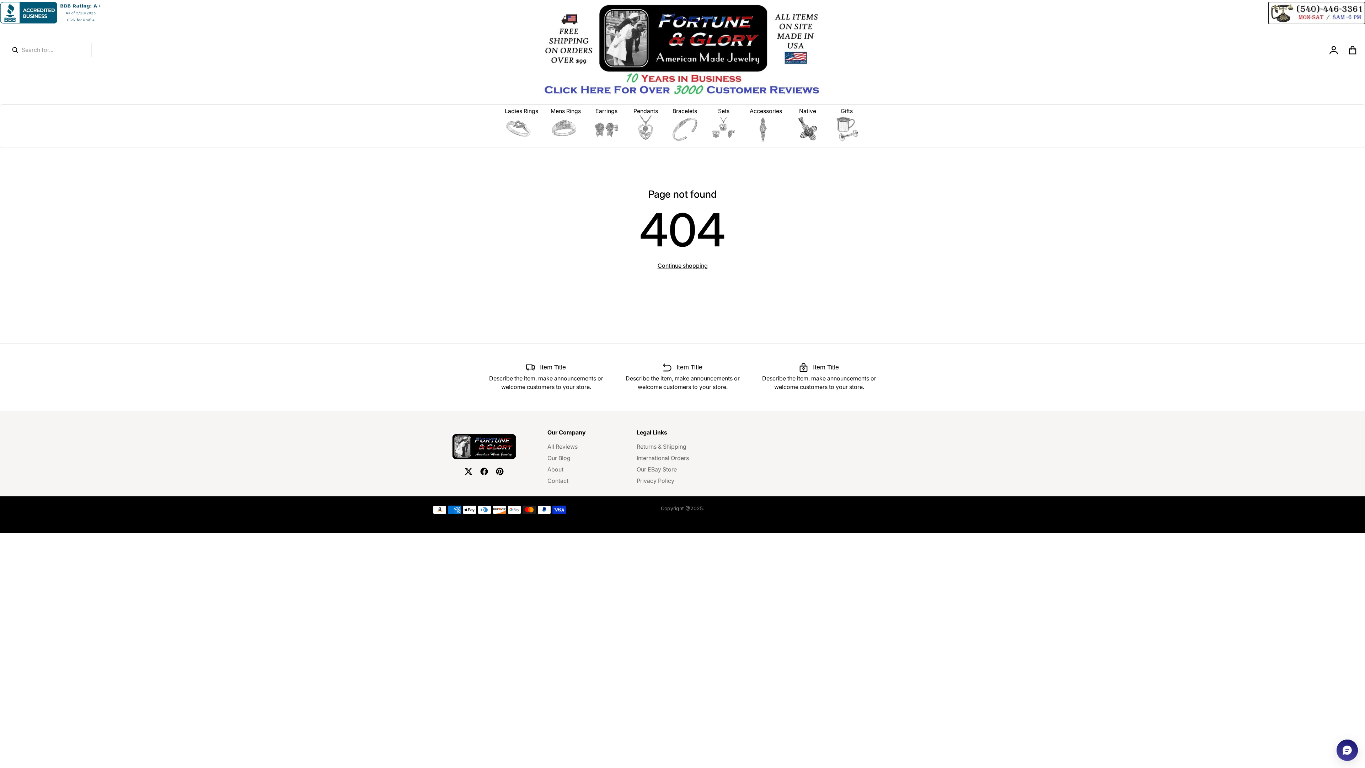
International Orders (663, 458)
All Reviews (562, 446)
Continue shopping (683, 265)
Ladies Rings (521, 110)
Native (807, 110)
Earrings (606, 110)
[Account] (1334, 50)
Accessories (766, 110)
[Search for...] (15, 50)
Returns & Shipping (661, 446)
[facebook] (484, 471)
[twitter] (468, 471)
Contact (557, 480)
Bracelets (685, 110)
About (555, 469)
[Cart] (1353, 50)
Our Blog (559, 458)
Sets (723, 110)
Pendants (645, 110)
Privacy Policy (655, 480)
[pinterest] (499, 471)
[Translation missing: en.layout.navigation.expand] (522, 129)
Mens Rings (566, 110)
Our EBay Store (657, 469)
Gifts (847, 110)
